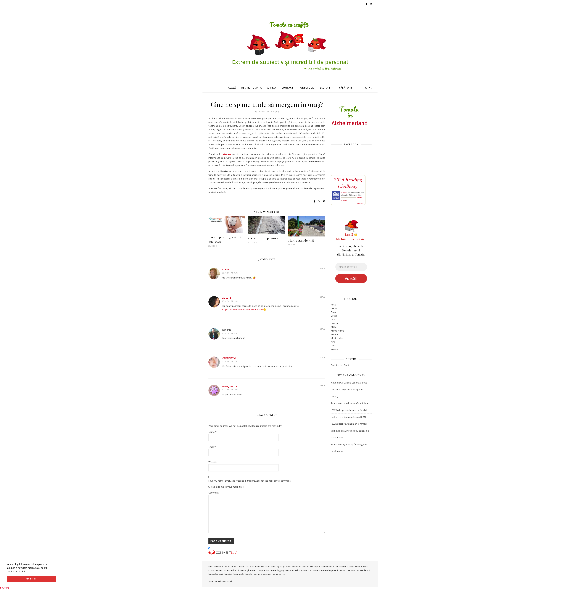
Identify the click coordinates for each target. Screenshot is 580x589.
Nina (333, 341)
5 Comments (273, 111)
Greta (334, 315)
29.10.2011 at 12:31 (230, 333)
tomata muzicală (262, 566)
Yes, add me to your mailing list (226, 486)
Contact (287, 87)
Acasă (232, 87)
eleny (225, 269)
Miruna (334, 334)
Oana (333, 345)
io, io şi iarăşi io (263, 570)
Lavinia (334, 323)
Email (212, 446)
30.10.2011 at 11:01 (230, 361)
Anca (333, 304)
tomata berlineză (231, 570)
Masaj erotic (230, 386)
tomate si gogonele (263, 574)
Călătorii (345, 87)
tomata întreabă (292, 570)
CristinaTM (229, 357)
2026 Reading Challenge (348, 182)
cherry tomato (327, 566)
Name (212, 431)
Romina (334, 349)
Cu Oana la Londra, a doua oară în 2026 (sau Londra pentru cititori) (349, 389)
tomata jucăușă (278, 566)
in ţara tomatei (215, 570)
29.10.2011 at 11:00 (230, 301)
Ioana (334, 319)
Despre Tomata (251, 87)
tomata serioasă (293, 566)
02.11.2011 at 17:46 (230, 389)
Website (212, 461)
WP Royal (227, 581)
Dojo (333, 312)
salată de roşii (279, 574)
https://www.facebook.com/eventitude (242, 309)
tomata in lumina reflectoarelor (238, 574)
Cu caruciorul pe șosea (263, 238)
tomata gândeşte (247, 570)
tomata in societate (309, 570)
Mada (334, 326)
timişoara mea (361, 566)
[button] (26, 571)
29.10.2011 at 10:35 (230, 273)
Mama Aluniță (337, 330)
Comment (213, 492)
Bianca (334, 308)
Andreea (344, 192)
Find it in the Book (340, 365)
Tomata (335, 403)
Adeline (226, 297)
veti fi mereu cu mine (344, 566)
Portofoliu (307, 87)
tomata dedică (363, 570)
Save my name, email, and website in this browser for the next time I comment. (249, 480)
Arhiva (271, 87)
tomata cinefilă (230, 566)
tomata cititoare (215, 566)
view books (360, 203)
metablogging (277, 570)
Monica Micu (337, 338)
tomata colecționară (328, 570)
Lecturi (325, 87)
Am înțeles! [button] (31, 579)
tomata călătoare (246, 566)
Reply (322, 268)
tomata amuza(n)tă (311, 566)
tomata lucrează (215, 574)
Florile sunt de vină (301, 240)
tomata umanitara (347, 570)
